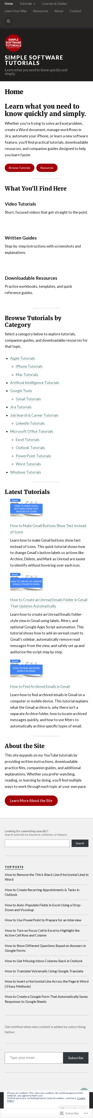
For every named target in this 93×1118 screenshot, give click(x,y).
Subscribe (75, 1058)
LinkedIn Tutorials (30, 423)
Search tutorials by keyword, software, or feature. (36, 832)
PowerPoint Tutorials (33, 456)
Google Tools (21, 390)
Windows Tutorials (25, 472)
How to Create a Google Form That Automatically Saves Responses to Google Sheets (46, 998)
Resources (40, 11)
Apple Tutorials (22, 358)
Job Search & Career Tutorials (34, 415)
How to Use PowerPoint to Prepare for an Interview (43, 920)
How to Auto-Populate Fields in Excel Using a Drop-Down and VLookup (43, 907)
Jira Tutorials (21, 407)
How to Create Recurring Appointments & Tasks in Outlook (42, 892)
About (59, 11)
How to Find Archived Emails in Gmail (40, 686)
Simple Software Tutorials (34, 60)
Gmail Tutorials (28, 399)
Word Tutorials (28, 464)
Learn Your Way (16, 11)
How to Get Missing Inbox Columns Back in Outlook (44, 961)
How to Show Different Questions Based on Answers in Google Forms (45, 947)
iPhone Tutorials (29, 366)
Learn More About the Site (31, 800)
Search (80, 843)
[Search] (9, 21)
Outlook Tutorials (30, 447)
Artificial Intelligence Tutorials (34, 382)
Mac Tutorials (27, 374)
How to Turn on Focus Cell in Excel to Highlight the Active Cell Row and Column (42, 932)
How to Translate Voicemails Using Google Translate (44, 971)
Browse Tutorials (19, 168)
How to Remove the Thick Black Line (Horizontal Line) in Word (46, 876)
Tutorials (25, 3)
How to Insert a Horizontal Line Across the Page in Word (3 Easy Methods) (46, 983)
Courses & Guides (54, 3)
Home (9, 3)
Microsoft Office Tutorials (31, 431)
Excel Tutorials (28, 439)
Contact (75, 11)
